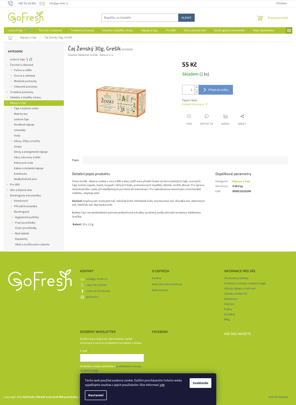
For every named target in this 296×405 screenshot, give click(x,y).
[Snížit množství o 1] (196, 92)
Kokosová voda (23, 163)
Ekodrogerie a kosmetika (25, 196)
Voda (17, 136)
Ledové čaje (21, 119)
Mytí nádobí (22, 234)
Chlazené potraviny (25, 87)
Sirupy (18, 147)
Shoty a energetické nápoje (31, 152)
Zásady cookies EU (235, 294)
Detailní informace (193, 104)
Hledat (186, 17)
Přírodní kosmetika (25, 206)
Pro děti (15, 185)
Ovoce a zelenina (24, 76)
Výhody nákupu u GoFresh (240, 289)
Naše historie (160, 290)
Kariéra (156, 278)
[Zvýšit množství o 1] (196, 87)
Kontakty (229, 314)
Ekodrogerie (21, 212)
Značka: (91, 55)
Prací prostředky (25, 223)
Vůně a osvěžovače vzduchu (32, 245)
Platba (228, 309)
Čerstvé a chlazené (21, 65)
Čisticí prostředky (26, 228)
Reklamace (231, 299)
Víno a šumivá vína (21, 190)
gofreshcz (92, 297)
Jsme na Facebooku (98, 291)
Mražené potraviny (25, 81)
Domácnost (21, 201)
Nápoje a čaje (18, 103)
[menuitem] (19, 30)
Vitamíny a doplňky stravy (25, 97)
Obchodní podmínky (236, 278)
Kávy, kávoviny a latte (27, 157)
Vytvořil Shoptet (278, 397)
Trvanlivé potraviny (21, 92)
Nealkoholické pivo (25, 179)
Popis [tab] (75, 160)
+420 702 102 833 (96, 285)
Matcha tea (20, 114)
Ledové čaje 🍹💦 (21, 59)
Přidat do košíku (218, 89)
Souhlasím (200, 383)
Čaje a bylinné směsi (26, 108)
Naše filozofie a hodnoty (167, 284)
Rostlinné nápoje (24, 125)
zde (162, 385)
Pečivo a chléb (23, 70)
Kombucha (20, 174)
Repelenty (21, 239)
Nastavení (95, 395)
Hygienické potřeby (27, 217)
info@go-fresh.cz (96, 279)
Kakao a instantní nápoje (29, 168)
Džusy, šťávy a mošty (27, 141)
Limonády (20, 130)
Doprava (229, 304)
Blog (227, 319)
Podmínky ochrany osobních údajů (244, 284)
